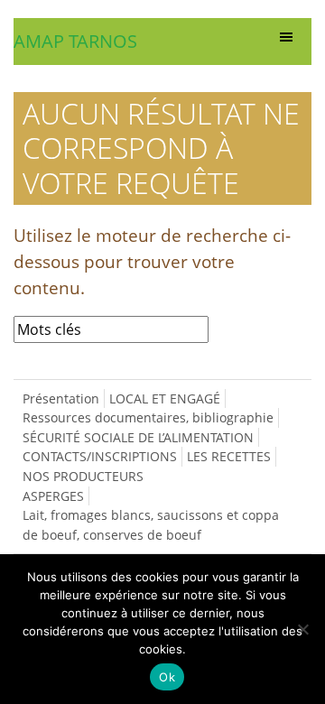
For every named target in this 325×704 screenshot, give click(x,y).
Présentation (61, 398)
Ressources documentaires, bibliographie (148, 417)
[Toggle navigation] (286, 41)
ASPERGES (53, 496)
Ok (167, 677)
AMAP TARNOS (75, 41)
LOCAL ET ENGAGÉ (164, 398)
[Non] (302, 629)
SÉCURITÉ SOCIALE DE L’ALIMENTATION (138, 437)
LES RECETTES (229, 456)
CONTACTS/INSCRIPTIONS (100, 456)
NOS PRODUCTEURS (83, 476)
